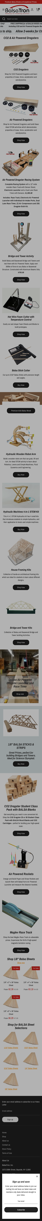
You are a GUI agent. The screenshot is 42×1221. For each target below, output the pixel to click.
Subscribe (21, 1209)
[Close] (37, 1176)
